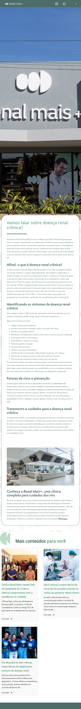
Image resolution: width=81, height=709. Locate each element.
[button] (76, 3)
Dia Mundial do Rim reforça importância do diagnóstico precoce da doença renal (17, 666)
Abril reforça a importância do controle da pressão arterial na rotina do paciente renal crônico (61, 588)
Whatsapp (62, 518)
